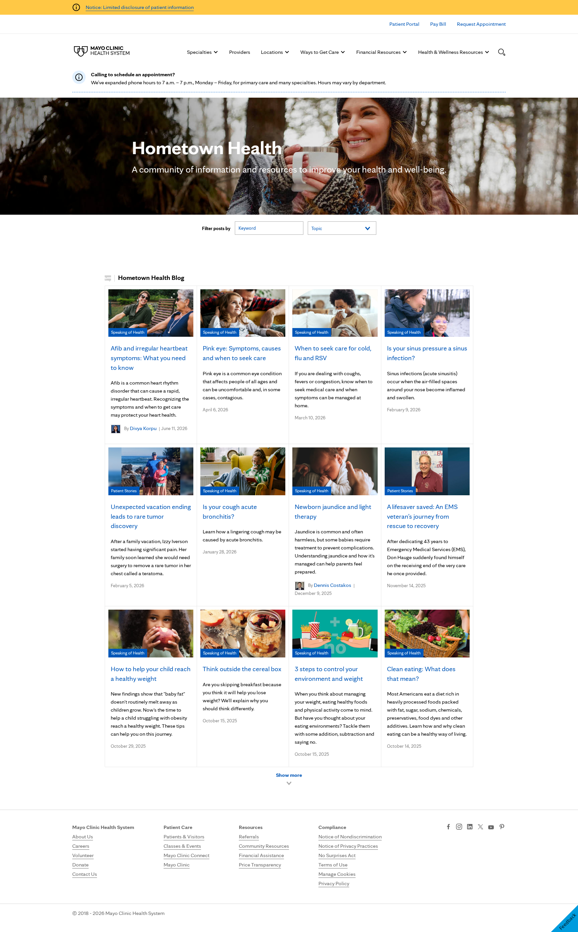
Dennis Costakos (332, 585)
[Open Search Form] (502, 52)
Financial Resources (378, 52)
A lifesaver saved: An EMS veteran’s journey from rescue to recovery (422, 516)
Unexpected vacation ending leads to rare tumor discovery (151, 516)
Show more (289, 775)
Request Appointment (481, 24)
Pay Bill (438, 24)
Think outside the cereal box (242, 669)
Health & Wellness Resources (450, 52)
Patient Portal (404, 24)
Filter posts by (216, 228)
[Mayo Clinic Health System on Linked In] (470, 827)
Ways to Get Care (319, 52)
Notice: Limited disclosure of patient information (140, 7)
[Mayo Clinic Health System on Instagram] (459, 827)
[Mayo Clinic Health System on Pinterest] (501, 827)
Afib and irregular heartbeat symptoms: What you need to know (149, 358)
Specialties (199, 52)
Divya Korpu (143, 428)
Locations (272, 52)
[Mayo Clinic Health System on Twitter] (480, 827)
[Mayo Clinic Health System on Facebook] (448, 827)
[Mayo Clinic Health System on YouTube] (491, 827)
